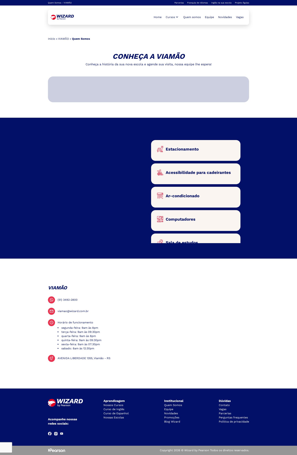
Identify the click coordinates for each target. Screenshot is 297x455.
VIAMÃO (63, 38)
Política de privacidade (234, 421)
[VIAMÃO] (62, 17)
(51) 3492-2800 (68, 299)
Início (51, 38)
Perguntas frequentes (233, 417)
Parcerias (179, 3)
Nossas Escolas (113, 417)
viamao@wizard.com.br (73, 311)
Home (158, 17)
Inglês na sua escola (221, 3)
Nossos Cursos (113, 405)
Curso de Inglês (113, 409)
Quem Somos (173, 405)
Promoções (171, 417)
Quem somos (192, 17)
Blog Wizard (172, 421)
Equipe (209, 17)
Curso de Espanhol (116, 413)
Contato (224, 405)
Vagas (240, 17)
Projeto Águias (242, 3)
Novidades (225, 17)
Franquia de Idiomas (197, 3)
